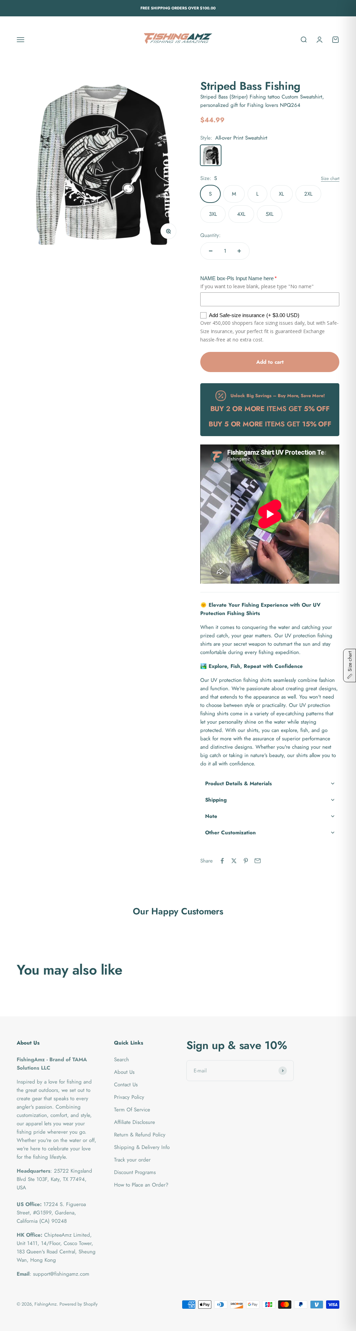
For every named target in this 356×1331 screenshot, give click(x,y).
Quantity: (210, 235)
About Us (124, 1072)
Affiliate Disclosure (134, 1122)
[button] (269, 783)
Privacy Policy (129, 1097)
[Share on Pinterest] (246, 861)
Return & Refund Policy (139, 1135)
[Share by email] (258, 861)
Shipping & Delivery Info (142, 1147)
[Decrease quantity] (211, 251)
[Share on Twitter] (234, 861)
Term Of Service (132, 1109)
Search (121, 1059)
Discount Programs (135, 1172)
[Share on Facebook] (222, 861)
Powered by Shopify (78, 1304)
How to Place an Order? (141, 1185)
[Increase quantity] (239, 251)
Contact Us (126, 1084)
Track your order (132, 1160)
